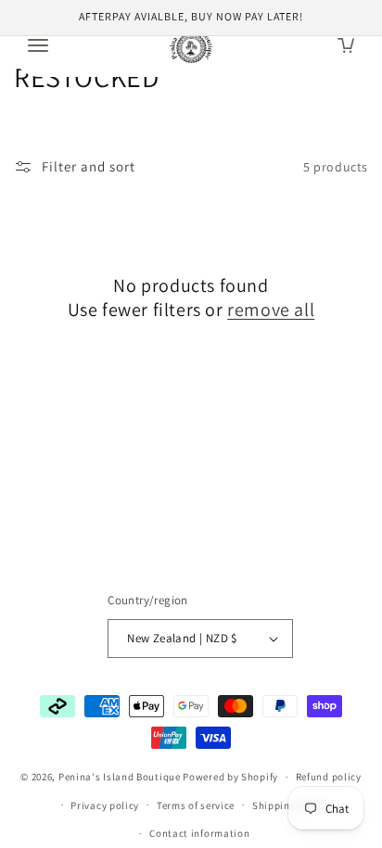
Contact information (199, 833)
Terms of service (196, 805)
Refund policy (329, 776)
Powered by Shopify (230, 776)
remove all (270, 309)
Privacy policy (104, 805)
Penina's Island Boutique (121, 776)
